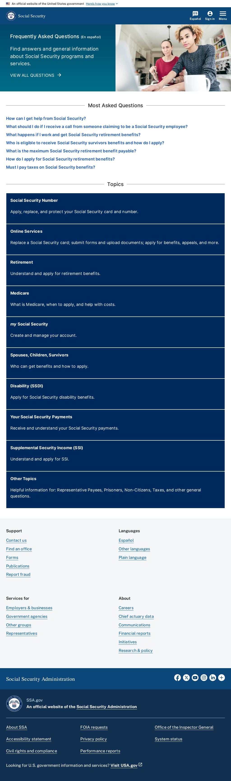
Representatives (21, 633)
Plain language (133, 557)
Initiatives (128, 641)
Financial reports (135, 633)
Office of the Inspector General (184, 727)
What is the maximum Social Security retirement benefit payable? (71, 151)
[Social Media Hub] (221, 679)
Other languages (134, 548)
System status (168, 739)
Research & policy (136, 650)
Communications (134, 625)
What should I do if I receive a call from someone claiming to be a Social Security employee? (97, 126)
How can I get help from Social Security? (46, 118)
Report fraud (18, 574)
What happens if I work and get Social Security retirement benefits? (73, 134)
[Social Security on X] (186, 679)
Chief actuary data (136, 616)
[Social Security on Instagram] (204, 679)
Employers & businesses (29, 607)
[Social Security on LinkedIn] (212, 679)
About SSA (16, 727)
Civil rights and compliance (31, 750)
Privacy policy (93, 739)
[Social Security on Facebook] (177, 679)
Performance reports (100, 750)
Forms (12, 557)
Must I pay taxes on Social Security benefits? (50, 167)
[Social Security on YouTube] (195, 679)
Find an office (19, 548)
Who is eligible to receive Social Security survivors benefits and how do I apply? (85, 142)
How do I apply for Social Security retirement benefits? (60, 159)
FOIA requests (94, 727)
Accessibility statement (28, 739)
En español (91, 37)
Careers (126, 607)
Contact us (16, 540)
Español (126, 540)
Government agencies (26, 616)
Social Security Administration (106, 706)
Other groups (18, 625)
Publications (17, 566)
